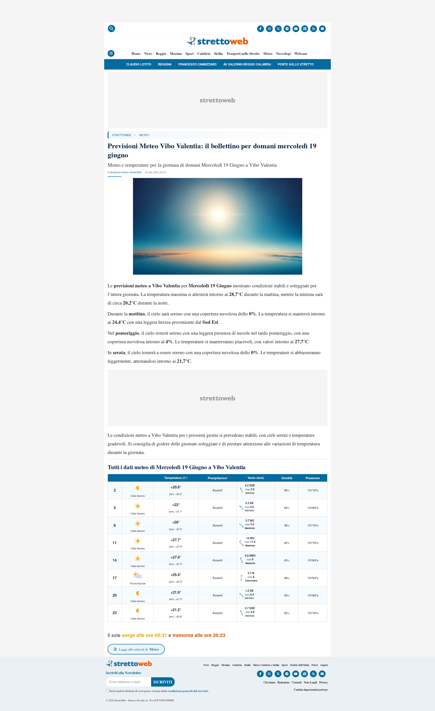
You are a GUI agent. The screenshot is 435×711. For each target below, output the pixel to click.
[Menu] (111, 53)
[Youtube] (295, 28)
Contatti (297, 682)
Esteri (315, 665)
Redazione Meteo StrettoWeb (125, 172)
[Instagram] (269, 28)
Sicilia (218, 53)
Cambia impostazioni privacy (311, 690)
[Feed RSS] (313, 28)
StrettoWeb (121, 135)
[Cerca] (111, 28)
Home (136, 53)
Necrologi (283, 53)
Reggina (165, 64)
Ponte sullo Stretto (296, 64)
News (148, 53)
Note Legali (310, 682)
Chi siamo (269, 682)
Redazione (284, 682)
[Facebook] (260, 28)
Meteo (268, 53)
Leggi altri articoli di (139, 649)
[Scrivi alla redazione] (322, 28)
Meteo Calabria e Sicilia (266, 665)
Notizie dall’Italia (299, 665)
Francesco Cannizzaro (197, 64)
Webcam (300, 53)
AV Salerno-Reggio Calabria (247, 64)
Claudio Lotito (138, 64)
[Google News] (304, 28)
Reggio (161, 53)
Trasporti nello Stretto (243, 53)
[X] (278, 28)
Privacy (323, 682)
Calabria (203, 53)
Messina (176, 53)
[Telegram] (287, 28)
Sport (190, 53)
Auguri (324, 665)
